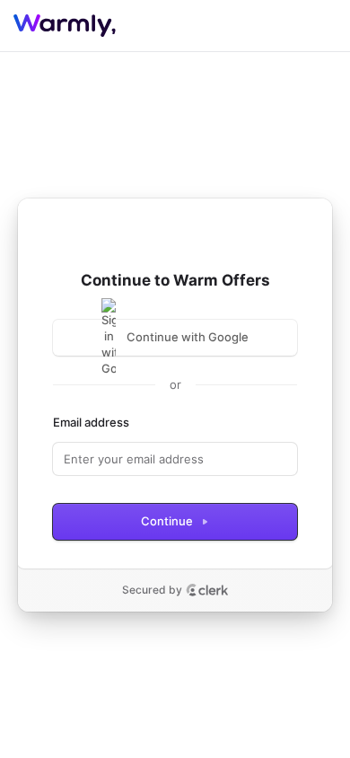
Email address (91, 422)
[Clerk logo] (207, 590)
